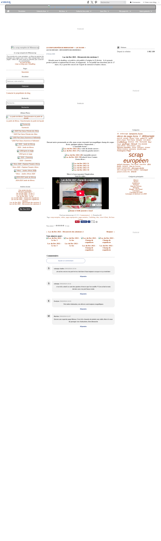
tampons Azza (135, 134)
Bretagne (136, 188)
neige (137, 138)
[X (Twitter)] (92, 2)
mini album (147, 140)
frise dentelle (142, 144)
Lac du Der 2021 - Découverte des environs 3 (25, 202)
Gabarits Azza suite (82, 11)
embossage (124, 134)
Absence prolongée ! (25, 192)
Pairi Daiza (131, 140)
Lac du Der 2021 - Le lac (25, 196)
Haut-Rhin (143, 164)
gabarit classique (123, 164)
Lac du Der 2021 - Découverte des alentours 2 (25, 204)
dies (149, 164)
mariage (125, 138)
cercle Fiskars (131, 145)
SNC (136, 142)
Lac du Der (80, 48)
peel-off (119, 138)
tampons (125, 166)
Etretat (134, 147)
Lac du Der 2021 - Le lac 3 (25, 193)
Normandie (143, 142)
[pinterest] (95, 2)
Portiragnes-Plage (124, 151)
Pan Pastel (134, 164)
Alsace (132, 138)
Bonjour (25, 201)
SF (140, 136)
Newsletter (21, 11)
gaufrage (126, 144)
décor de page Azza (127, 136)
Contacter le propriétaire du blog (18, 93)
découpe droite (138, 168)
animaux (140, 147)
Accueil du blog (25, 62)
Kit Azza (62, 11)
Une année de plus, (25, 190)
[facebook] (88, 2)
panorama (132, 149)
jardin (119, 166)
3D (118, 133)
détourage (148, 136)
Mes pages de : (124, 11)
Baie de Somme (134, 166)
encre (133, 172)
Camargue (144, 170)
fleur (149, 142)
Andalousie (136, 183)
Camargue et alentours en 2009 (136, 194)
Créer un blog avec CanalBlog (25, 64)
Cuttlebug (122, 142)
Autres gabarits (144, 11)
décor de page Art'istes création (128, 170)
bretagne (139, 140)
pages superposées (123, 168)
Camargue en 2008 (136, 192)
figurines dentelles (124, 147)
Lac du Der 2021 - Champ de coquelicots (25, 198)
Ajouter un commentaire (65, 261)
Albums (135, 180)
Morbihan (131, 142)
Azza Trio (103, 11)
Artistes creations (122, 149)
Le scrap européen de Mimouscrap (60, 48)
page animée (121, 145)
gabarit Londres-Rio (123, 171)
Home (8, 10)
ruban (138, 146)
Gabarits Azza (41, 11)
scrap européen (136, 157)
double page (141, 149)
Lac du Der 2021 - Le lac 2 (25, 195)
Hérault (134, 144)
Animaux (136, 185)
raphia (150, 138)
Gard (119, 144)
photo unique (121, 140)
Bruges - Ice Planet (135, 189)
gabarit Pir (143, 138)
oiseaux (147, 147)
